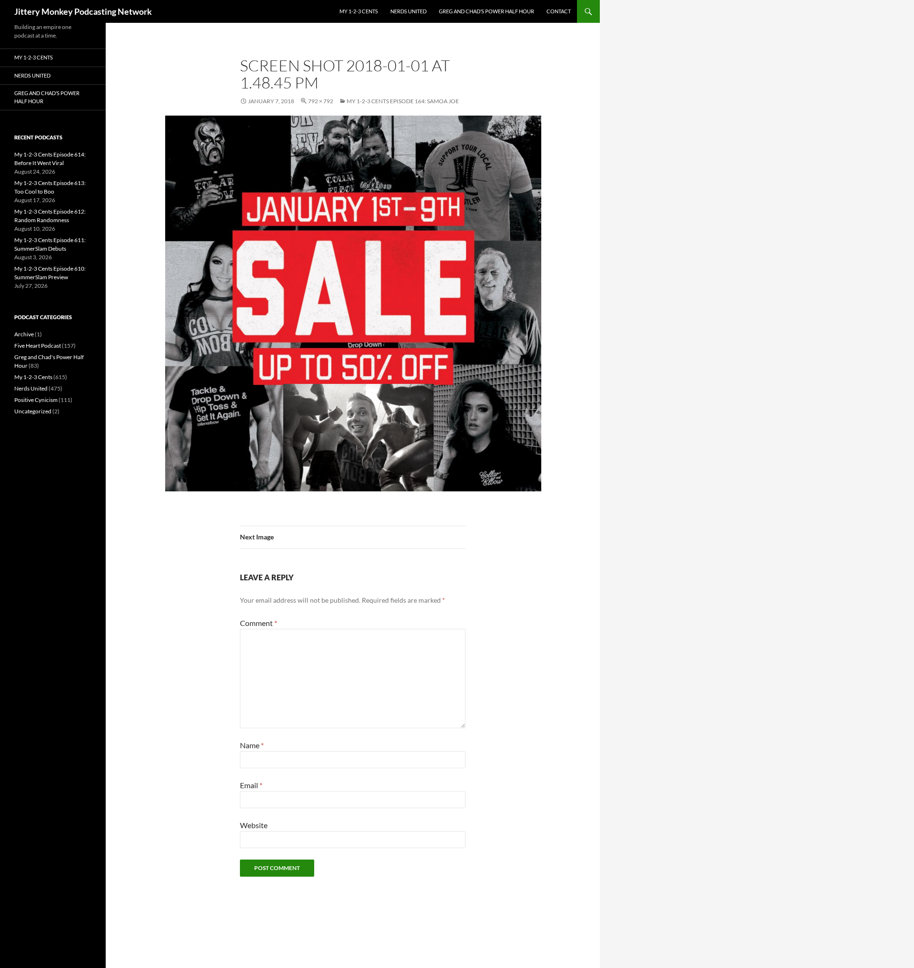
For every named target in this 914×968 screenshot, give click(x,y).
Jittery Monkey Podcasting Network (83, 11)
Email (251, 785)
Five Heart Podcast (37, 345)
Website (254, 825)
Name (252, 745)
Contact (558, 11)
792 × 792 (320, 101)
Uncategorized (32, 411)
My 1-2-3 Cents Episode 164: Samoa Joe (403, 101)
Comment (258, 622)
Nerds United (408, 11)
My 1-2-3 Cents (358, 11)
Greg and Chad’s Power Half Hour (486, 11)
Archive (24, 334)
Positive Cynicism (36, 399)
